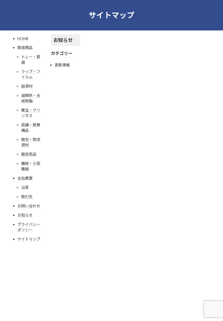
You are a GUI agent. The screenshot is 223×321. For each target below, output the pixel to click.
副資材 (27, 86)
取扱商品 (25, 47)
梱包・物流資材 (30, 142)
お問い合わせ (28, 205)
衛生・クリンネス (30, 113)
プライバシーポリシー (28, 227)
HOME (23, 38)
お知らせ (25, 215)
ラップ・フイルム (30, 74)
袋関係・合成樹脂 (30, 98)
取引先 (27, 196)
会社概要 (25, 178)
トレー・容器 (30, 59)
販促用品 (28, 154)
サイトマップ (28, 239)
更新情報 (62, 65)
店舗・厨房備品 (30, 127)
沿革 (25, 187)
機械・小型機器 (30, 166)
